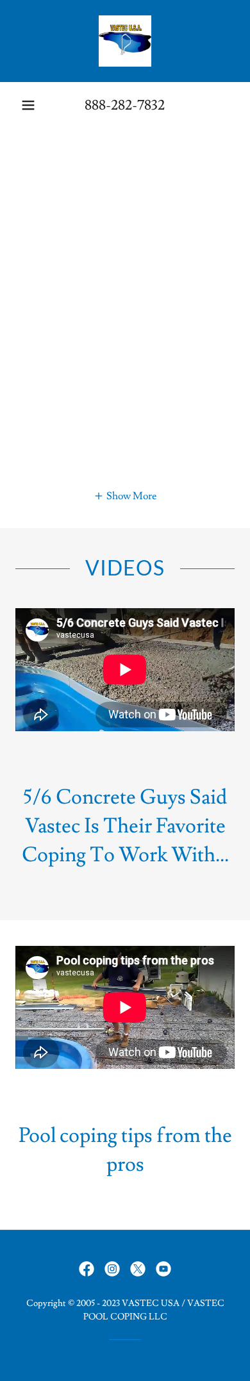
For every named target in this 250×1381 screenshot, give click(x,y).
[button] (28, 105)
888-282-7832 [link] (125, 105)
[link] (125, 41)
